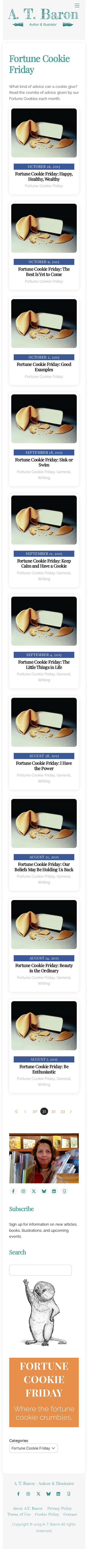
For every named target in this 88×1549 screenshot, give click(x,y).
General (63, 472)
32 (53, 1111)
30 (35, 1111)
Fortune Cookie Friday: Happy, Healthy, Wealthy (44, 176)
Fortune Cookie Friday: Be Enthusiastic (44, 1068)
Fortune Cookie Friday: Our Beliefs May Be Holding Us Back (44, 866)
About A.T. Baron (28, 1508)
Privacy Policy (59, 1508)
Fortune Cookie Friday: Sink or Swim (44, 462)
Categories (18, 1441)
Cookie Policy (47, 1514)
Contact (70, 1514)
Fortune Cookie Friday (44, 186)
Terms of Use (18, 1514)
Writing (44, 478)
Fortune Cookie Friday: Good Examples (44, 366)
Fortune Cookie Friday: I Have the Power (44, 765)
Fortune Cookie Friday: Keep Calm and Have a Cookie (44, 563)
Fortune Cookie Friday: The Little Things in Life (44, 664)
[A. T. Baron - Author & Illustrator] (43, 26)
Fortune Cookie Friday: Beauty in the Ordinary (44, 967)
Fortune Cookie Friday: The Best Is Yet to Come (44, 271)
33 (62, 1111)
